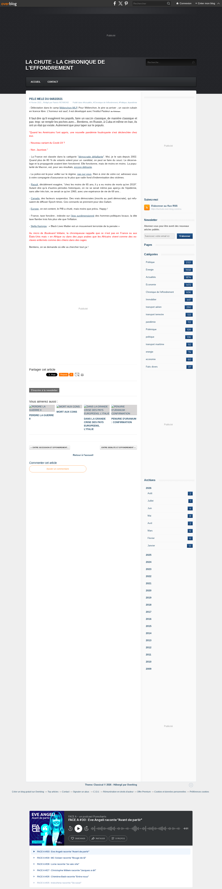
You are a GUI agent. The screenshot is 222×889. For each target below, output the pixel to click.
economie (151, 359)
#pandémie (132, 102)
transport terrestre (155, 314)
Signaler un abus (81, 792)
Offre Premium (144, 792)
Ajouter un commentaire (57, 469)
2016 (148, 619)
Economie (151, 284)
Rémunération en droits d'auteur (118, 792)
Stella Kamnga (39, 226)
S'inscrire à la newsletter (44, 390)
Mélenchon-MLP (68, 107)
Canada (35, 198)
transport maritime (155, 344)
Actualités (151, 277)
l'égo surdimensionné (82, 215)
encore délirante (83, 167)
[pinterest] (126, 3)
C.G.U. (96, 792)
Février (151, 538)
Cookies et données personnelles (170, 792)
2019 (148, 597)
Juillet (150, 500)
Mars (150, 530)
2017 (148, 611)
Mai (149, 515)
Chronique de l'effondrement (160, 292)
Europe (35, 208)
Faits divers (152, 366)
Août (150, 493)
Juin (150, 508)
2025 (148, 554)
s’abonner (80, 838)
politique (150, 337)
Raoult (34, 184)
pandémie (151, 322)
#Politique (123, 102)
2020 (148, 590)
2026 (148, 488)
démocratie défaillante (91, 156)
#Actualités (87, 102)
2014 (148, 633)
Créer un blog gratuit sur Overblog (28, 792)
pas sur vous (84, 174)
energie (149, 351)
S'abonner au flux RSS (164, 205)
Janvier (151, 545)
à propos (120, 838)
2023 (148, 569)
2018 (148, 604)
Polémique (151, 329)
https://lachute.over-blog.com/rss (166, 209)
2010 (148, 661)
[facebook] (115, 3)
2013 (148, 640)
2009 (148, 668)
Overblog (132, 784)
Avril (150, 523)
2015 (148, 626)
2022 (148, 576)
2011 (148, 654)
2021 (148, 583)
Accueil (36, 82)
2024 (148, 562)
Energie (149, 269)
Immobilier (151, 299)
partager (100, 838)
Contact (53, 82)
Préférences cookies (199, 792)
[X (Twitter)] (120, 3)
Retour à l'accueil (83, 455)
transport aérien (153, 307)
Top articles (53, 792)
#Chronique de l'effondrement (105, 102)
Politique (150, 262)
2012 (148, 647)
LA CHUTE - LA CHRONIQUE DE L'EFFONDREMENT (65, 65)
